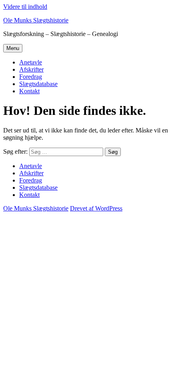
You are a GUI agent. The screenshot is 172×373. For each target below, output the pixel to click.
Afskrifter (31, 69)
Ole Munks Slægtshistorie (35, 20)
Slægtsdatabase (38, 83)
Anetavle (30, 62)
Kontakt (29, 91)
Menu (12, 48)
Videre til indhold (25, 6)
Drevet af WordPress (96, 208)
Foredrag (30, 76)
